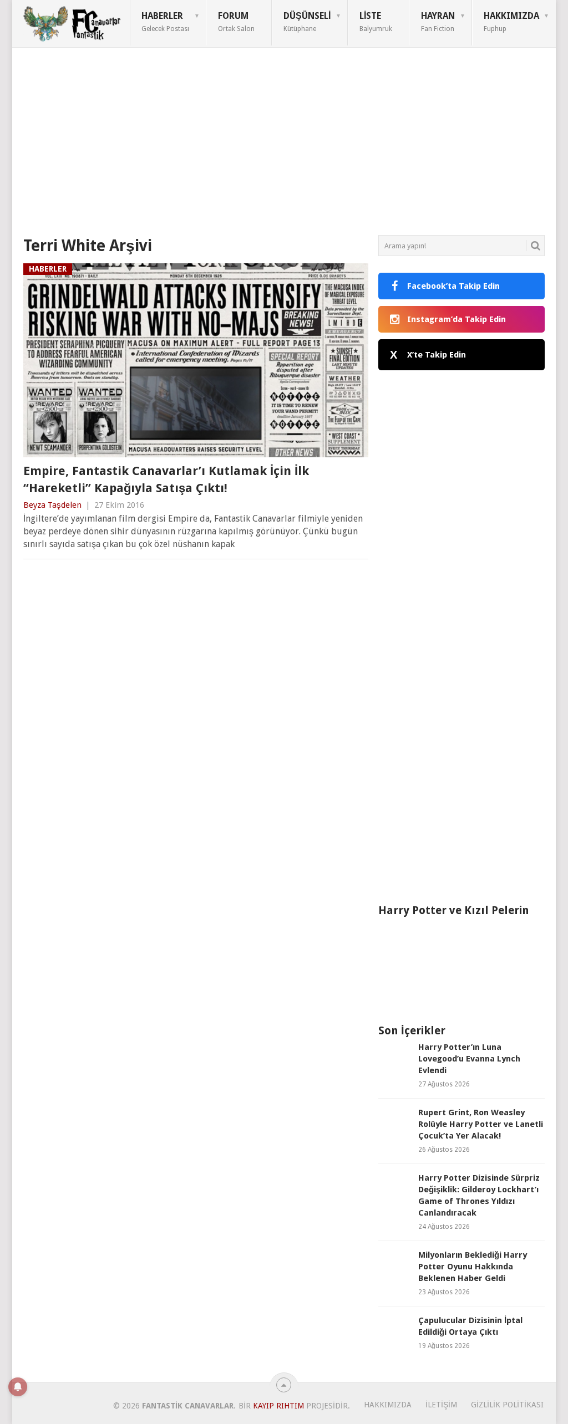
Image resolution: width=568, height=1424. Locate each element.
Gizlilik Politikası (507, 1404)
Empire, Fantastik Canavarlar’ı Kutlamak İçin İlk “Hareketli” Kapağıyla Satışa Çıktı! (166, 479)
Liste (375, 22)
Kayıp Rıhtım (278, 1405)
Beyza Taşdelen (52, 505)
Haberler (165, 22)
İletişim (441, 1404)
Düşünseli (307, 22)
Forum (236, 22)
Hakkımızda (511, 22)
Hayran (438, 22)
